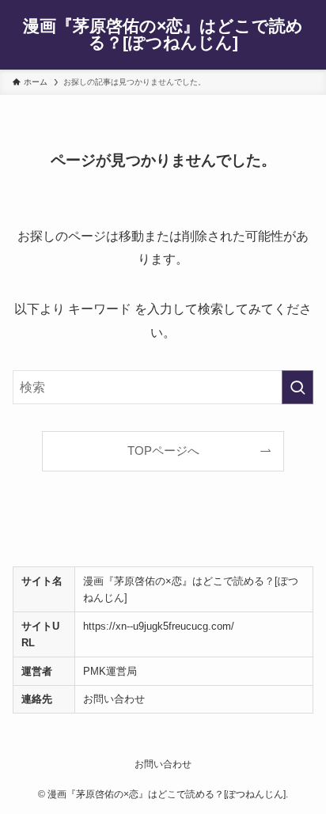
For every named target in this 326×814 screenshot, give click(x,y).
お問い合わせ (114, 699)
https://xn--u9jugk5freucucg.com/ (158, 626)
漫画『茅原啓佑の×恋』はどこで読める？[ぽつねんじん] (163, 34)
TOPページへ (163, 451)
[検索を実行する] (297, 387)
